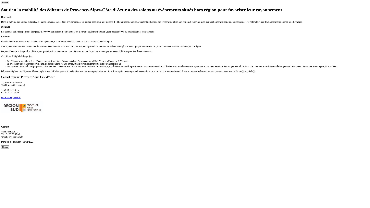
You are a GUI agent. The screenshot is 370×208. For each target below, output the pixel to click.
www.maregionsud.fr (11, 97)
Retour (5, 3)
